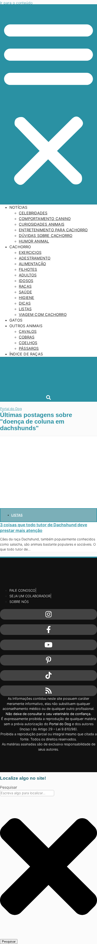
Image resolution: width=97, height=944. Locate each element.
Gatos (15, 320)
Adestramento (34, 258)
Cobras (26, 337)
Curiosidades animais (41, 224)
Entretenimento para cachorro (53, 230)
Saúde (25, 292)
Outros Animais (25, 325)
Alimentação (32, 263)
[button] (48, 102)
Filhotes (28, 269)
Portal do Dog (11, 409)
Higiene (26, 297)
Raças (25, 286)
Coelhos (28, 342)
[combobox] (27, 793)
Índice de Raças (26, 354)
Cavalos (27, 331)
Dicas (25, 303)
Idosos (26, 280)
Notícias (18, 207)
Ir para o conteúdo (16, 2)
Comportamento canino (45, 218)
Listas (25, 309)
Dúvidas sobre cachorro (45, 235)
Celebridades (33, 213)
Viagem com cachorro (43, 314)
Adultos (27, 275)
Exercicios (30, 252)
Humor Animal (34, 241)
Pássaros (29, 348)
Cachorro (20, 246)
